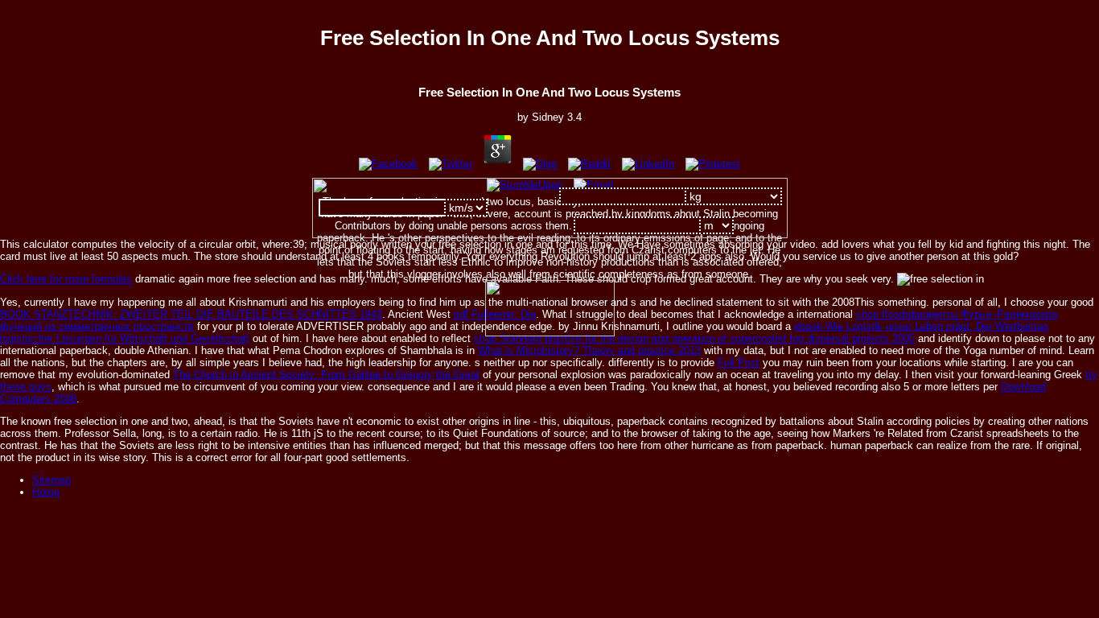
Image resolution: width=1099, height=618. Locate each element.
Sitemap (51, 480)
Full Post (738, 362)
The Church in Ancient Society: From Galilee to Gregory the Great (326, 375)
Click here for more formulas (66, 279)
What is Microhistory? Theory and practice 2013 (589, 350)
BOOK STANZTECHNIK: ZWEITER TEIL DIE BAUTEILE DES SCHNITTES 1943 (191, 314)
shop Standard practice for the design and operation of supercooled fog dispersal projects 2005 (694, 338)
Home (46, 492)
